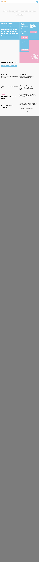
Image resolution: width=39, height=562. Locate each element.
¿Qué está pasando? (9, 87)
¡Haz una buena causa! (7, 106)
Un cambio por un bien (8, 97)
